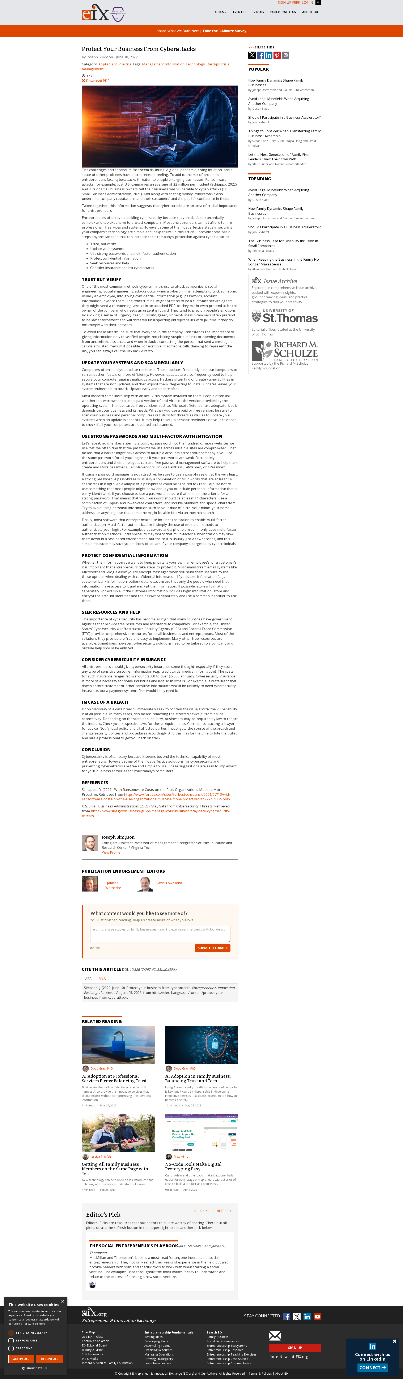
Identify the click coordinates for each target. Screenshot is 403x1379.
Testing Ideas (153, 1337)
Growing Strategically (158, 1359)
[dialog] (35, 1336)
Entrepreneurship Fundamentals (168, 1332)
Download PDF (97, 80)
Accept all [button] (21, 1359)
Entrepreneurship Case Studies (227, 1359)
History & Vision (92, 1350)
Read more (39, 1324)
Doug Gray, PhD (102, 1068)
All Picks (201, 1211)
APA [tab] (88, 978)
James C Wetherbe (113, 885)
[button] (35, 1368)
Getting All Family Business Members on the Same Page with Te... (115, 1169)
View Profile (111, 852)
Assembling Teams (157, 1346)
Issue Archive (280, 281)
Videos (259, 12)
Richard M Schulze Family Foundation (107, 1363)
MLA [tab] (102, 978)
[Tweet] (252, 55)
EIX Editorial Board (94, 1345)
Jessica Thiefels (101, 1156)
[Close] (394, 1341)
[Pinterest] (277, 55)
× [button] (62, 1301)
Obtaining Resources (158, 1350)
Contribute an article (95, 1341)
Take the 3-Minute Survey (224, 31)
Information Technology (185, 64)
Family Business (218, 1337)
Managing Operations (159, 1354)
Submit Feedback (213, 948)
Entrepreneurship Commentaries (229, 1363)
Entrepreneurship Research (225, 1350)
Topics (219, 12)
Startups (213, 64)
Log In (307, 2)
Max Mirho (181, 1156)
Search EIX (214, 1332)
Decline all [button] (49, 1359)
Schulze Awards (92, 1354)
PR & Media (90, 1359)
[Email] (285, 55)
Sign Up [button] (295, 1347)
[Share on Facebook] (260, 55)
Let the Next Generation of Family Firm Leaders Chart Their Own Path (278, 157)
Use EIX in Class (92, 1337)
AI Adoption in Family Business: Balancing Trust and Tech (198, 1078)
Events (239, 12)
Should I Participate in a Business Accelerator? (284, 117)
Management (153, 64)
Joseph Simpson (100, 57)
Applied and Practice (114, 64)
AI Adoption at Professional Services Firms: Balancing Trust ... (116, 1078)
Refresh (224, 1211)
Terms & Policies (260, 1373)
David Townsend (169, 883)
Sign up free (289, 2)
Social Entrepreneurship (223, 1341)
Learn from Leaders (157, 1363)
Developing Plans (156, 1341)
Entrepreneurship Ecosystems (227, 1346)
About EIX (310, 12)
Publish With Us (283, 12)
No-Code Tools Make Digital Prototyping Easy (193, 1166)
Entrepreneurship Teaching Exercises (231, 1354)
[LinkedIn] (268, 55)
